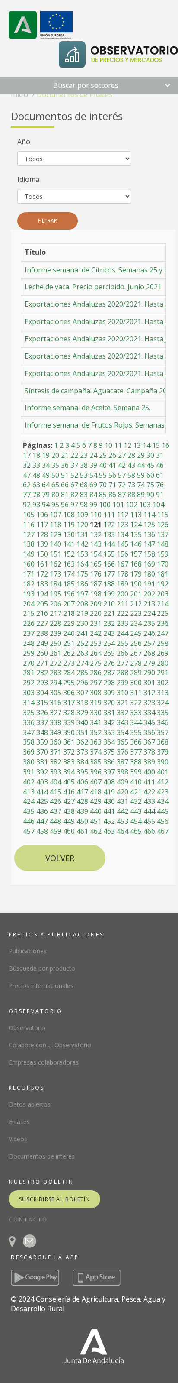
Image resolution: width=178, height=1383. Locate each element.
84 (93, 494)
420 (122, 792)
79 (46, 494)
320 (109, 702)
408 (109, 782)
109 (82, 514)
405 (69, 782)
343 (122, 722)
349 (55, 732)
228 (55, 623)
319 (96, 702)
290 (149, 672)
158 (149, 554)
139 (42, 544)
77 (27, 494)
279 (149, 663)
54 (93, 475)
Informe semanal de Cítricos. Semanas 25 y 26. (99, 270)
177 (109, 574)
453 (122, 821)
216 (42, 613)
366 (136, 742)
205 (42, 604)
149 (29, 554)
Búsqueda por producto (42, 968)
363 (96, 742)
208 (82, 604)
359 (42, 742)
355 (136, 732)
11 (118, 445)
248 (29, 643)
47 (27, 475)
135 (136, 534)
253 (96, 643)
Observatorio (27, 1027)
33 (36, 465)
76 (160, 484)
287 (109, 672)
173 (55, 574)
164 (82, 564)
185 (69, 584)
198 (96, 594)
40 (103, 465)
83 (84, 494)
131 (82, 534)
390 (162, 762)
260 (42, 653)
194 (42, 594)
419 (109, 792)
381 (42, 762)
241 (82, 633)
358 (29, 742)
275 (96, 663)
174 (69, 574)
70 (103, 484)
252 (82, 643)
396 (96, 772)
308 (96, 692)
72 (122, 484)
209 (96, 604)
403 (42, 782)
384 (82, 762)
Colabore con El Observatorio (50, 1045)
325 (29, 712)
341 (96, 722)
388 (136, 762)
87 (122, 494)
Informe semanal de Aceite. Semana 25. (87, 407)
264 (96, 653)
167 (122, 564)
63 (36, 484)
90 (150, 494)
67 (74, 484)
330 (96, 712)
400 (149, 772)
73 (131, 484)
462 (96, 831)
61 (160, 475)
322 (136, 702)
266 (122, 653)
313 (162, 692)
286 (96, 672)
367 (149, 742)
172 (42, 574)
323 (149, 702)
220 (96, 613)
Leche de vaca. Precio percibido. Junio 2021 (93, 286)
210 (109, 604)
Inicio (19, 94)
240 (69, 633)
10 (108, 445)
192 (162, 584)
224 (149, 613)
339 (69, 722)
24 (93, 455)
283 (55, 672)
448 (55, 821)
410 (136, 782)
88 (131, 494)
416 (69, 792)
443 (136, 811)
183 (42, 584)
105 (29, 514)
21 (65, 455)
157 (136, 554)
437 (55, 811)
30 (150, 455)
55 (103, 475)
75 (150, 484)
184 (55, 584)
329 (82, 712)
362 (82, 742)
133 (109, 534)
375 (109, 752)
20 (55, 455)
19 (46, 455)
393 (55, 772)
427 (69, 801)
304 (42, 692)
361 (69, 742)
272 (55, 663)
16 (165, 445)
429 (96, 801)
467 (162, 831)
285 (82, 672)
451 (96, 821)
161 (42, 564)
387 (122, 762)
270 (29, 663)
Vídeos (18, 1139)
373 (82, 752)
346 (162, 722)
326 (42, 712)
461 (82, 831)
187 (96, 584)
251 (69, 643)
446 (29, 821)
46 (160, 465)
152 (69, 554)
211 (122, 604)
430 (109, 801)
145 (122, 544)
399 (136, 772)
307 (82, 692)
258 (162, 643)
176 (96, 574)
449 (69, 821)
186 (82, 584)
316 (55, 702)
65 (55, 484)
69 (93, 484)
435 (29, 811)
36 (65, 465)
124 (136, 524)
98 (84, 504)
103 (145, 504)
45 (150, 465)
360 (55, 742)
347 (29, 732)
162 (55, 564)
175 (82, 574)
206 (55, 604)
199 (109, 594)
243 (109, 633)
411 (149, 782)
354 (122, 732)
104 (158, 504)
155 (109, 554)
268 (149, 653)
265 (109, 653)
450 (82, 821)
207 (69, 604)
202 (149, 594)
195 (55, 594)
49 (46, 475)
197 (82, 594)
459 (55, 831)
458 (42, 831)
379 (162, 752)
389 (149, 762)
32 (27, 465)
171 (29, 574)
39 (93, 465)
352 (96, 732)
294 (55, 682)
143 (96, 544)
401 (162, 772)
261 (55, 653)
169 (149, 564)
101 (118, 504)
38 (84, 465)
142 (82, 544)
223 (136, 613)
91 (160, 494)
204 (29, 604)
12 (127, 445)
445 (162, 811)
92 (27, 504)
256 (136, 643)
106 (42, 514)
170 (162, 564)
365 (122, 742)
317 (69, 702)
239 (55, 633)
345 (149, 722)
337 (42, 722)
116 (29, 524)
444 (149, 811)
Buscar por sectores (85, 85)
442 (122, 811)
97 (74, 504)
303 (29, 692)
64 (46, 484)
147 (149, 544)
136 (149, 534)
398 (122, 772)
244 (122, 633)
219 (82, 613)
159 (162, 554)
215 (29, 613)
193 (29, 594)
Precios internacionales (41, 985)
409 (122, 782)
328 (69, 712)
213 (149, 604)
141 (69, 544)
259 (29, 653)
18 (36, 455)
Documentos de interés (42, 1156)
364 (109, 742)
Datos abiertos (30, 1104)
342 (109, 722)
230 (82, 623)
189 (122, 584)
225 (162, 613)
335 (162, 712)
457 (29, 831)
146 (136, 544)
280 (162, 663)
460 (69, 831)
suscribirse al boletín (54, 1199)
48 (36, 475)
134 (122, 534)
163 (69, 564)
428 (82, 801)
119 (69, 524)
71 (112, 484)
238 (42, 633)
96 (65, 504)
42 (122, 465)
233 (122, 623)
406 (82, 782)
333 (136, 712)
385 (96, 762)
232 (109, 623)
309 (109, 692)
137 (162, 534)
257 (149, 643)
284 (69, 672)
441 (109, 811)
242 (96, 633)
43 (131, 465)
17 (27, 455)
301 (149, 682)
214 (162, 604)
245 (136, 633)
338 (55, 722)
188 (109, 584)
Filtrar (47, 220)
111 (109, 514)
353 (109, 732)
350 (69, 732)
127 (29, 534)
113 (136, 514)
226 (29, 623)
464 (122, 831)
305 (55, 692)
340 (82, 722)
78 (36, 494)
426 (55, 801)
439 (82, 811)
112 (122, 514)
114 (149, 514)
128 (42, 534)
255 (122, 643)
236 (162, 623)
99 (93, 504)
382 (55, 762)
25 (103, 455)
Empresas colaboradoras (44, 1062)
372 (69, 752)
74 (141, 484)
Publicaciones (28, 951)
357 (162, 732)
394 (69, 772)
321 (122, 702)
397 (109, 772)
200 (122, 594)
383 (69, 762)
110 (96, 514)
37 (74, 465)
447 (42, 821)
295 (69, 682)
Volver (59, 858)
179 (136, 574)
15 (156, 445)
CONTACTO (28, 1219)
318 (82, 702)
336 (29, 722)
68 (84, 484)
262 (69, 653)
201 (136, 594)
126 (162, 524)
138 (29, 544)
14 (146, 445)
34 (46, 465)
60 (150, 475)
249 (42, 643)
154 (96, 554)
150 (42, 554)
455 (149, 821)
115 (162, 514)
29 (141, 455)
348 (42, 732)
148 (162, 544)
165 (96, 564)
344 (136, 722)
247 (162, 633)
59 (141, 475)
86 (112, 494)
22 (74, 455)
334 (149, 712)
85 (103, 494)
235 (149, 623)
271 (42, 663)
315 (42, 702)
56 (112, 475)
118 (55, 524)
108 (69, 514)
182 (29, 584)
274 (82, 663)
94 (46, 504)
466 (149, 831)
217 (55, 613)
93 (36, 504)
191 (149, 584)
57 (122, 475)
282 (42, 672)
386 (109, 762)
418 (96, 792)
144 (109, 544)
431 (122, 801)
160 (29, 564)
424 (29, 801)
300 (136, 682)
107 (55, 514)
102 (131, 504)
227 (42, 623)
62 (27, 484)
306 (69, 692)
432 (136, 801)
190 (136, 584)
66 (65, 484)
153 (82, 554)
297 (96, 682)
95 (55, 504)
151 (55, 554)
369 (29, 752)
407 (96, 782)
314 (29, 702)
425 (42, 801)
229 (69, 623)
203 (162, 594)
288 (122, 672)
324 (162, 702)
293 (42, 682)
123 (122, 524)
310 (122, 692)
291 (162, 672)
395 (82, 772)
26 (112, 455)
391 (29, 772)
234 (136, 623)
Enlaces (19, 1121)
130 (69, 534)
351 (82, 732)
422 (149, 792)
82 (74, 494)
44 (141, 465)
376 (122, 752)
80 (55, 494)
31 (160, 455)
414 (42, 792)
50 (55, 475)
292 (29, 682)
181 (162, 574)
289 (136, 672)
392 (42, 772)
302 (162, 682)
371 (55, 752)
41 (112, 465)
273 (69, 663)
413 (29, 792)
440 (96, 811)
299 (122, 682)
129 (55, 534)
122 (109, 524)
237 (29, 633)
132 (96, 534)
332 (122, 712)
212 (136, 604)
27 (122, 455)
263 (82, 653)
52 (74, 475)
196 (69, 594)
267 (136, 653)
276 (109, 663)
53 (84, 475)
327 (55, 712)
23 (84, 455)
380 (29, 762)
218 (69, 613)
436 (42, 811)
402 (29, 782)
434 (162, 801)
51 (65, 475)
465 (136, 831)
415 (55, 792)
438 (69, 811)
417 (82, 792)
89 (141, 494)
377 (136, 752)
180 (149, 574)
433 (149, 801)
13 (137, 445)
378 (149, 752)
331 (109, 712)
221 (109, 613)
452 (109, 821)
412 (162, 782)
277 (122, 663)
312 (149, 692)
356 (149, 732)
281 (29, 672)
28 (131, 455)
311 (136, 692)
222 (122, 613)
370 (42, 752)
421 (136, 792)
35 (55, 465)
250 (55, 643)
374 (96, 752)
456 (162, 821)
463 (109, 831)
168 (136, 564)
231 (96, 623)
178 (122, 574)
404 (55, 782)
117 (42, 524)
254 (109, 643)
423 (162, 792)
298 (109, 682)
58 (131, 475)
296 (82, 682)
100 (105, 504)
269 (162, 653)
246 (149, 633)
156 (122, 554)
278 (136, 663)
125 (149, 524)
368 (162, 742)
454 (136, 821)
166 (109, 564)
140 (55, 544)
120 (82, 524)
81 (65, 494)
